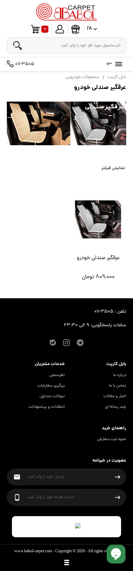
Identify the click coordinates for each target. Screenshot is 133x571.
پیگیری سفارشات (51, 386)
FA (89, 29)
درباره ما (119, 375)
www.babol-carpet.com (33, 551)
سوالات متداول (52, 396)
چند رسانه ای (115, 407)
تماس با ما (117, 386)
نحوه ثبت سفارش (111, 439)
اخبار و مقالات (114, 396)
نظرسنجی (57, 375)
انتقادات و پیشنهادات (47, 407)
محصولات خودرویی (82, 77)
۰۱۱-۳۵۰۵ (24, 64)
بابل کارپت (116, 77)
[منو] (117, 64)
